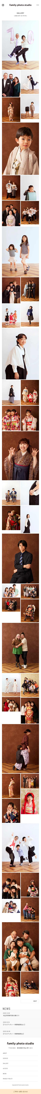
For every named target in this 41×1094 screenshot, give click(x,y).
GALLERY (5, 1063)
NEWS (5, 1073)
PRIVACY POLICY (8, 1079)
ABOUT (5, 1053)
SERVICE (5, 1058)
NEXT (35, 1001)
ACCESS (5, 1068)
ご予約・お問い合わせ (20, 1092)
